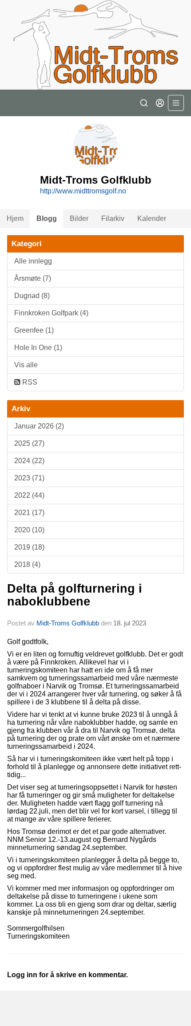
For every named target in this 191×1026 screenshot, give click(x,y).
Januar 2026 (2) (39, 426)
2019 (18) (29, 547)
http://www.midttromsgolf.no (83, 191)
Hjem (15, 218)
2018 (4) (27, 564)
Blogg (46, 218)
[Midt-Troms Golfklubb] (95, 45)
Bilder (79, 218)
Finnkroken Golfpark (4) (51, 313)
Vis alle (26, 365)
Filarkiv (112, 218)
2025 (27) (29, 443)
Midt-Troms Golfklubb (67, 623)
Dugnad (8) (32, 295)
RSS (28, 382)
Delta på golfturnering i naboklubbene (74, 595)
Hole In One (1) (38, 347)
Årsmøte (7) (32, 278)
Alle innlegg (33, 261)
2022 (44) (29, 495)
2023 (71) (29, 478)
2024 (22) (29, 460)
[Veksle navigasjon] (176, 103)
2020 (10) (29, 530)
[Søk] (144, 103)
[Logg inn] (160, 103)
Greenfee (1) (34, 330)
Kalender (151, 218)
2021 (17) (29, 512)
